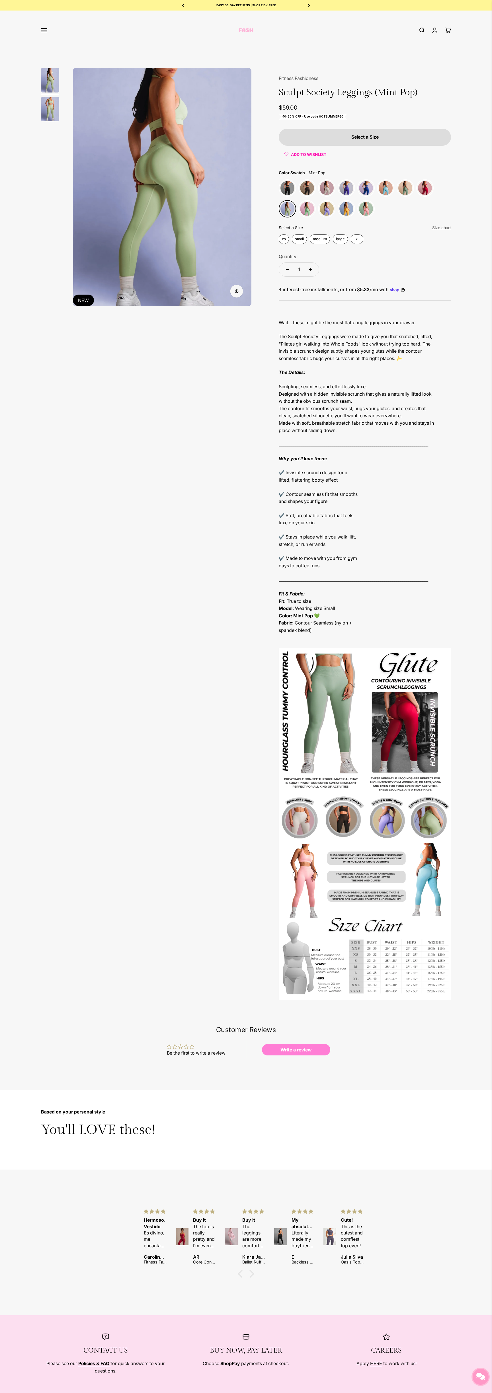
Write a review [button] (296, 1050)
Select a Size (291, 227)
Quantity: (288, 256)
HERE (376, 1363)
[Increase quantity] (310, 269)
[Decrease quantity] (287, 269)
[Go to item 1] (50, 81)
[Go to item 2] (50, 110)
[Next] (309, 5)
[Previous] (183, 5)
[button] (242, 1274)
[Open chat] (481, 1377)
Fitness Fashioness (298, 78)
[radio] (287, 188)
